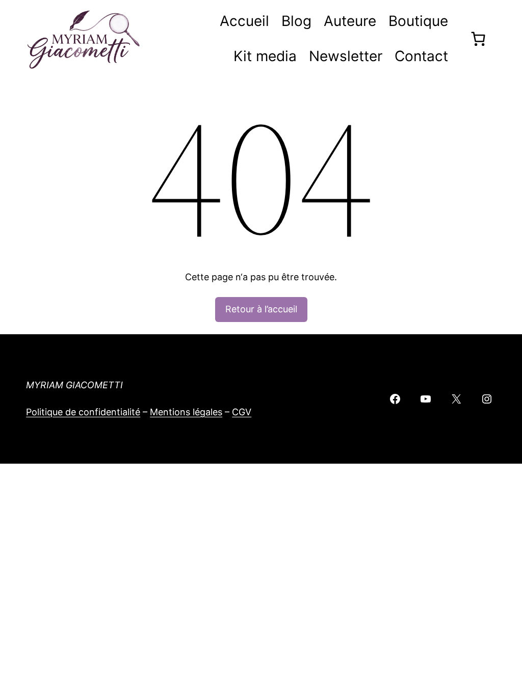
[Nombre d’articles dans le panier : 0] (478, 39)
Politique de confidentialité (83, 412)
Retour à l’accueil (261, 309)
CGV (241, 412)
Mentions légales (186, 412)
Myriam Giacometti (74, 385)
